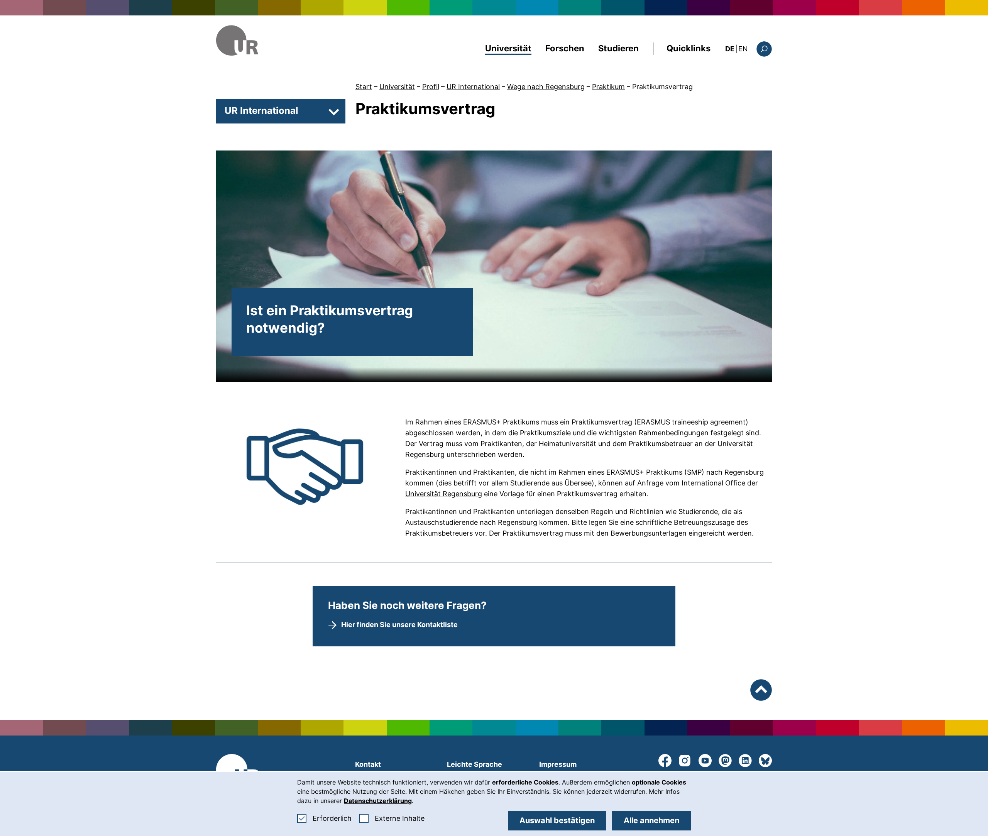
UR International (473, 87)
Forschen (564, 48)
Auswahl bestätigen (557, 820)
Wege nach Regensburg (546, 87)
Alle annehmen (651, 820)
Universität (508, 48)
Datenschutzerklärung (378, 801)
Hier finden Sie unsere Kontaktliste (399, 625)
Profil (430, 87)
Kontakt (368, 764)
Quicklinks (689, 48)
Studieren (618, 48)
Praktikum (608, 87)
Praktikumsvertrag (662, 87)
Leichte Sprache (474, 764)
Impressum (558, 764)
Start (363, 87)
